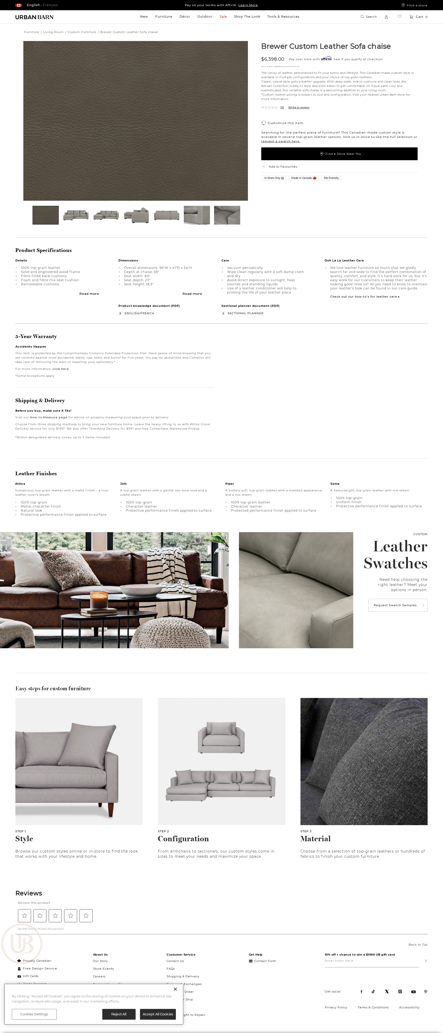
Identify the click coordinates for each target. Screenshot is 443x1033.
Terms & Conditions (373, 1007)
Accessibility (409, 1007)
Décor (184, 16)
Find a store (417, 5)
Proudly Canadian (37, 961)
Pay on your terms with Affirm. (221, 5)
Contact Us (175, 961)
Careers (99, 976)
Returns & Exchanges (184, 984)
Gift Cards (31, 976)
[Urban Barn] (21, 944)
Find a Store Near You (343, 154)
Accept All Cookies (158, 1014)
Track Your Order (180, 992)
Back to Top (418, 944)
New (144, 16)
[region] (94, 1004)
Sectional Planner (246, 313)
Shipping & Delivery (183, 976)
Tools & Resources (283, 16)
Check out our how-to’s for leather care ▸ (365, 296)
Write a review (298, 107)
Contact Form (265, 961)
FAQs (171, 968)
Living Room (53, 32)
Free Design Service (37, 968)
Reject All (118, 1014)
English (132, 313)
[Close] (175, 989)
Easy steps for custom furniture (53, 688)
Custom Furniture (82, 32)
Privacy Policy (336, 1007)
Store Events (103, 968)
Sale (223, 16)
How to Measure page (48, 417)
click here (61, 369)
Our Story (100, 961)
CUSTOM (420, 534)
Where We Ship (180, 999)
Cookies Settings (34, 1014)
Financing (175, 1007)
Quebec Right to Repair (186, 1015)
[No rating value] (270, 107)
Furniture (163, 16)
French (147, 313)
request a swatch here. (280, 141)
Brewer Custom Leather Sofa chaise (326, 45)
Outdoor (205, 16)
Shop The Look (247, 16)
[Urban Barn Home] (34, 17)
